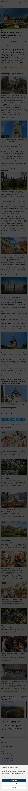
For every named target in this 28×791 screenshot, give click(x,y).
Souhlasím (14, 780)
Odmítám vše (14, 783)
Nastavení (14, 787)
